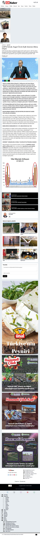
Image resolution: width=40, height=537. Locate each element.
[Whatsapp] (16, 475)
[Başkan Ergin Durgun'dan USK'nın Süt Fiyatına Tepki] (11, 253)
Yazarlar (26, 6)
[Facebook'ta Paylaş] (3, 81)
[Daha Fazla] (9, 81)
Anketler (5, 516)
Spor (19, 6)
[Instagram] (12, 475)
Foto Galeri (6, 509)
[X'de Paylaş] (5, 81)
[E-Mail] (9, 216)
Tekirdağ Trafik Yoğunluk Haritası (31, 473)
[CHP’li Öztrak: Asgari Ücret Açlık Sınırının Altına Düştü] (20, 68)
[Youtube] (14, 475)
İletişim (34, 6)
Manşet (6, 6)
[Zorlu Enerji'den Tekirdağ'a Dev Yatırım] (28, 241)
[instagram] (21, 492)
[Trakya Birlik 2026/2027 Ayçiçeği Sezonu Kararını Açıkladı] (28, 227)
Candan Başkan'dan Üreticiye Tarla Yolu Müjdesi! (11, 233)
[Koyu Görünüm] (34, 2)
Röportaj (5, 513)
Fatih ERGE (11, 214)
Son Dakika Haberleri (28, 477)
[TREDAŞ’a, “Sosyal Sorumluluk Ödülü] (11, 241)
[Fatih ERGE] (5, 215)
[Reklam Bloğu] (20, 317)
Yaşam (22, 6)
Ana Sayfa (6, 494)
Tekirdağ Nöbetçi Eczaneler (30, 470)
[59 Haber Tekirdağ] (12, 2)
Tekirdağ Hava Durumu (29, 471)
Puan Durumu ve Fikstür (29, 474)
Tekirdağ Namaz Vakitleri (29, 472)
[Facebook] (8, 475)
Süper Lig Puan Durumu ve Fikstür (12, 527)
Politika (11, 6)
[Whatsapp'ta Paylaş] (7, 81)
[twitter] (14, 492)
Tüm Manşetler (8, 528)
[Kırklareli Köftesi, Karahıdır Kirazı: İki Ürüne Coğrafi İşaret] (28, 253)
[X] (10, 475)
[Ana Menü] (37, 2)
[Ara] (35, 2)
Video (5, 510)
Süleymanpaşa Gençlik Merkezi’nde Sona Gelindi (13, 534)
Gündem (2, 6)
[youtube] (27, 492)
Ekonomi (15, 6)
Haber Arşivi (27, 478)
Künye (30, 6)
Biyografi (5, 515)
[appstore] (17, 481)
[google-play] (23, 481)
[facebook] (7, 492)
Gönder (5, 276)
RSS (10, 485)
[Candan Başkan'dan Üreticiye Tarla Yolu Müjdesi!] (11, 227)
